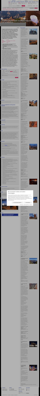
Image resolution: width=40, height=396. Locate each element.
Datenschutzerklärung (26, 204)
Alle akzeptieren (28, 202)
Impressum (30, 204)
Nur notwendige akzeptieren (17, 202)
